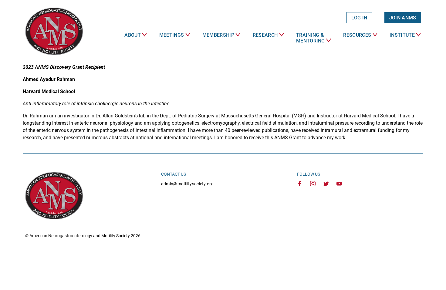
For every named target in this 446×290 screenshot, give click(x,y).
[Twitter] (326, 184)
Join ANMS (402, 18)
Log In (359, 18)
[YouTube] (339, 184)
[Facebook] (299, 184)
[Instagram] (313, 184)
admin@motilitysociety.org (187, 183)
